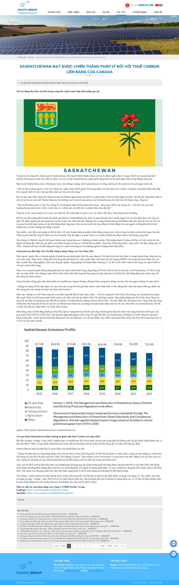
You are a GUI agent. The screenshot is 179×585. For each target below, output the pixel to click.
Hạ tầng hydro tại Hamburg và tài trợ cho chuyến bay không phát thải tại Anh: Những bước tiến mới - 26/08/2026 (64, 541)
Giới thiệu (73, 12)
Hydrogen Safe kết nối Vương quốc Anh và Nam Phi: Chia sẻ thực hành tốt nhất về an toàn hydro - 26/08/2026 (64, 519)
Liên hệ (158, 12)
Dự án (105, 12)
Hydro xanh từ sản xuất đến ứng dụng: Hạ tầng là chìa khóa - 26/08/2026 (49, 514)
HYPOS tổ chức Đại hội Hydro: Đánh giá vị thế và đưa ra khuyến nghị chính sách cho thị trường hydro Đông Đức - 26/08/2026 (69, 526)
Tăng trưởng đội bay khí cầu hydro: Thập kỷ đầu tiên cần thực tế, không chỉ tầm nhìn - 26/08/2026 (58, 529)
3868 (110, 546)
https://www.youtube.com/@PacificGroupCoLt (50, 493)
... (97, 546)
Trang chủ (54, 12)
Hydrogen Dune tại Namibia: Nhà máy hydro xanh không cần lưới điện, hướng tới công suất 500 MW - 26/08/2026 (65, 536)
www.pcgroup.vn (96, 570)
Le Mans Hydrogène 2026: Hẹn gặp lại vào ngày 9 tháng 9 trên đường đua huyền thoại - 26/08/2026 (59, 524)
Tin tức (120, 12)
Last (123, 546)
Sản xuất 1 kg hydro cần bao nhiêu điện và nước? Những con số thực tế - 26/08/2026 (53, 533)
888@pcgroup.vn (72, 570)
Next (116, 546)
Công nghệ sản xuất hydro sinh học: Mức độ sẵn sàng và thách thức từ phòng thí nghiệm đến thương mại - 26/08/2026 (66, 521)
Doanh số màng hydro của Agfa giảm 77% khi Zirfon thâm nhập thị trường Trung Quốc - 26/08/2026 (60, 516)
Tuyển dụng (139, 12)
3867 (103, 546)
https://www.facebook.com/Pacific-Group (47, 490)
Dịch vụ (90, 12)
